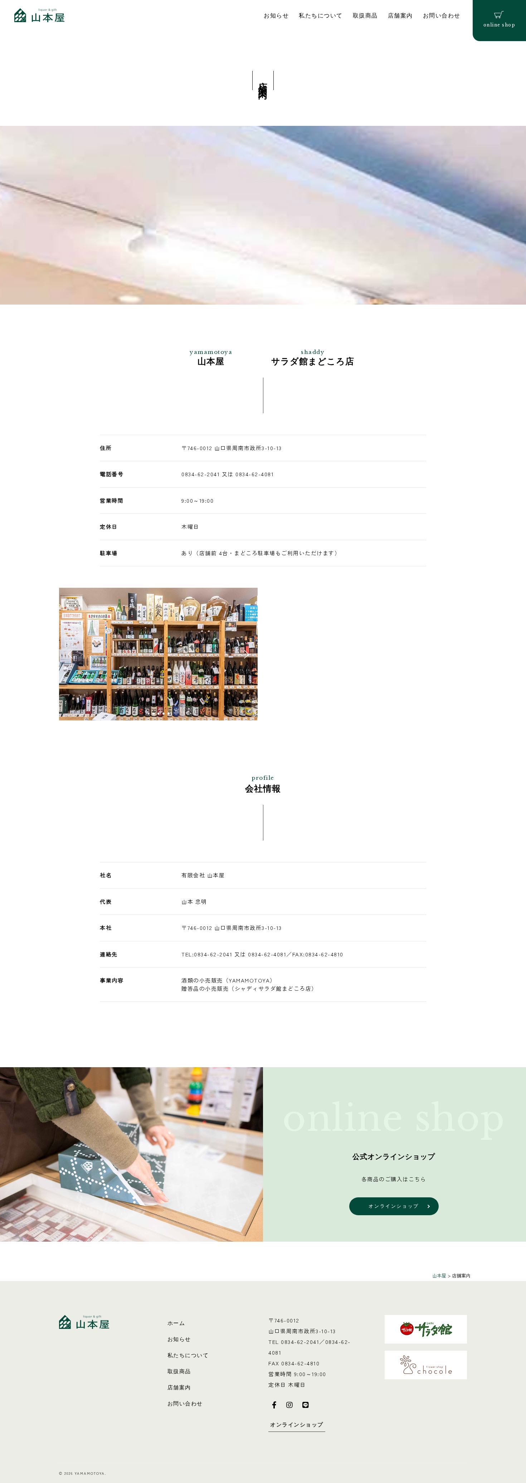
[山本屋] (39, 14)
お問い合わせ (442, 15)
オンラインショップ (296, 1424)
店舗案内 (400, 15)
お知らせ (276, 15)
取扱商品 (365, 15)
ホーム (176, 1323)
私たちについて (321, 15)
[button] (70, 654)
